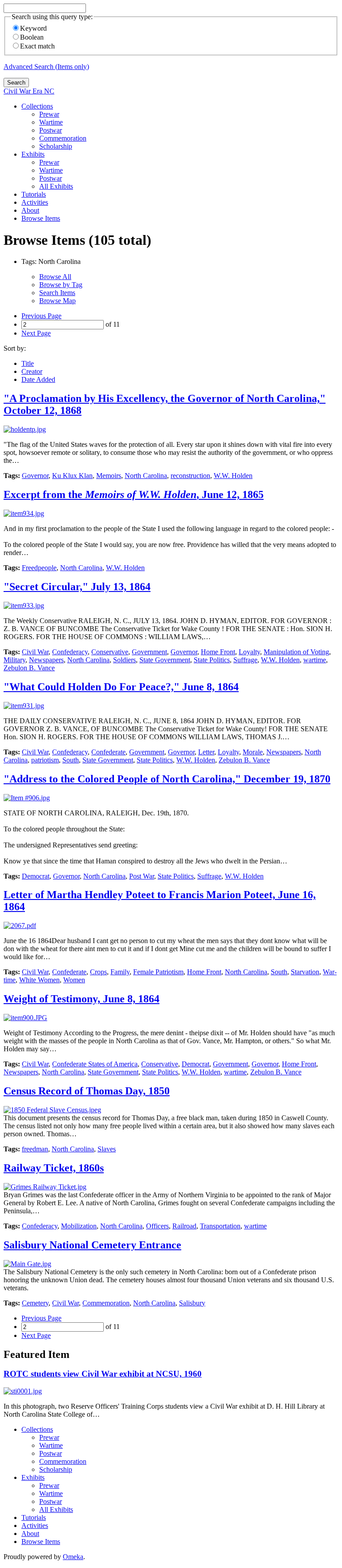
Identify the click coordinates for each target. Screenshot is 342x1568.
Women (74, 980)
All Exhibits (56, 186)
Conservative (109, 652)
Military (14, 660)
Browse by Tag (60, 284)
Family (120, 972)
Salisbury (192, 1303)
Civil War (35, 652)
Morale (253, 752)
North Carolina (146, 475)
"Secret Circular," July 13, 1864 (77, 586)
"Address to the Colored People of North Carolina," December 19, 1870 (167, 779)
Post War (141, 876)
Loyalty (249, 652)
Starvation (305, 972)
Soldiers (124, 660)
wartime (314, 660)
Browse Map (57, 300)
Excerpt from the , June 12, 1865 (134, 494)
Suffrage (245, 660)
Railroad (184, 1226)
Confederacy (70, 652)
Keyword (33, 28)
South (70, 760)
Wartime (51, 122)
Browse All (55, 276)
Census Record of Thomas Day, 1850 (87, 1091)
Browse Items (40, 218)
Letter (206, 752)
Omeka (73, 1556)
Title (27, 363)
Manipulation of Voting (296, 652)
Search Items (57, 292)
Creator (31, 371)
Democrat (35, 876)
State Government (164, 660)
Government (149, 652)
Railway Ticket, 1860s (54, 1168)
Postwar (50, 130)
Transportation (220, 1226)
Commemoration (62, 138)
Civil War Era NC (29, 91)
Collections (37, 106)
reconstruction (190, 475)
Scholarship (55, 146)
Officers (157, 1226)
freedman (35, 1149)
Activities (34, 202)
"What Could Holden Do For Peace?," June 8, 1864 (121, 687)
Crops (98, 972)
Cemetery (35, 1303)
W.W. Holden (233, 475)
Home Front (218, 652)
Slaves (107, 1149)
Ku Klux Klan (72, 475)
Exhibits (33, 154)
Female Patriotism (158, 972)
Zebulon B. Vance (29, 668)
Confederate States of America (95, 1064)
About (30, 210)
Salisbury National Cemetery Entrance (92, 1245)
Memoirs (108, 475)
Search (16, 82)
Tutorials (33, 194)
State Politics (212, 660)
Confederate (108, 752)
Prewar (49, 114)
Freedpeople (39, 567)
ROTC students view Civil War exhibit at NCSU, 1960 (103, 1373)
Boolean (32, 37)
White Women (39, 980)
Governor (35, 475)
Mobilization (79, 1226)
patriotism (45, 760)
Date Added (38, 379)
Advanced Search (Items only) (46, 66)
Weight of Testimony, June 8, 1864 (81, 999)
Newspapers (46, 660)
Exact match (37, 46)
